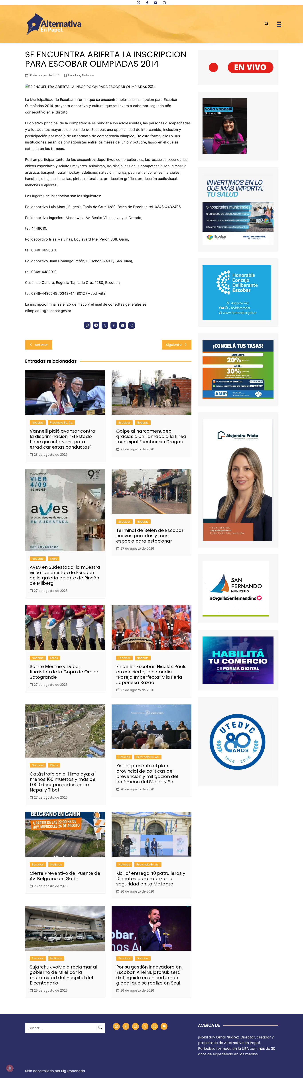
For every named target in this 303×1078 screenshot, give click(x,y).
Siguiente (174, 344)
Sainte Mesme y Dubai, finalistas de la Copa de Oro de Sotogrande (65, 671)
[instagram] (164, 2)
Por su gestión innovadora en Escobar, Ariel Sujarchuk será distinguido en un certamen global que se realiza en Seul (149, 975)
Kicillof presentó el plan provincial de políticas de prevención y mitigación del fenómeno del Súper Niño (147, 774)
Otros (54, 658)
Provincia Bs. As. (61, 422)
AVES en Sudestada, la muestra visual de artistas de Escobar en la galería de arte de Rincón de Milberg (65, 575)
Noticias (88, 75)
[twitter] (138, 2)
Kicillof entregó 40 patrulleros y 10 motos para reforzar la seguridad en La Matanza (150, 878)
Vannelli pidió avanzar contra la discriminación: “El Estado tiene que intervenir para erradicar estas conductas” (62, 439)
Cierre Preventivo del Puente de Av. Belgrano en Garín (65, 876)
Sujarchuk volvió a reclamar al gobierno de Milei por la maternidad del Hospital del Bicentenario (63, 975)
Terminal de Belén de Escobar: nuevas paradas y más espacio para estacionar (150, 535)
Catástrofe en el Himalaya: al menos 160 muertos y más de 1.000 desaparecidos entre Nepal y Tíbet (63, 782)
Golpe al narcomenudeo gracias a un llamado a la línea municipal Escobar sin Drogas (151, 436)
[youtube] (155, 2)
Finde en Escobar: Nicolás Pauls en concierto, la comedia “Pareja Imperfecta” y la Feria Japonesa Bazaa (151, 674)
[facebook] (147, 2)
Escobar (74, 75)
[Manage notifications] (9, 1068)
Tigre (53, 559)
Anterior (41, 344)
